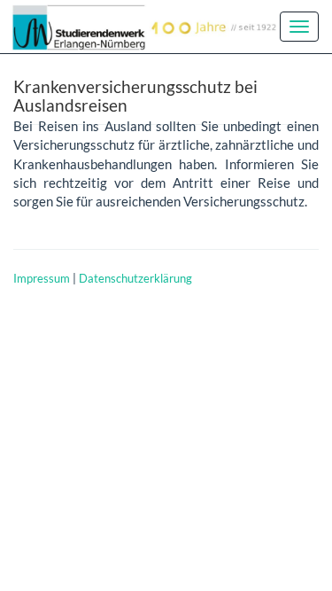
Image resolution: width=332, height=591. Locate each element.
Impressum (41, 278)
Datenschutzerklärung (135, 278)
